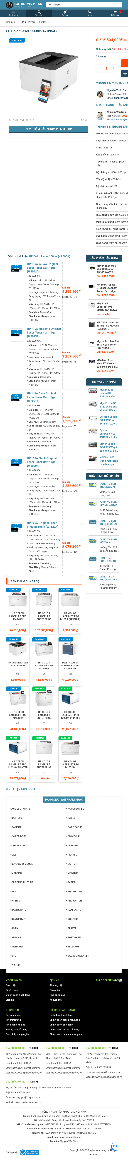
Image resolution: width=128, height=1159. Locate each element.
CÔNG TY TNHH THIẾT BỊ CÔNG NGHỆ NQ (109, 524)
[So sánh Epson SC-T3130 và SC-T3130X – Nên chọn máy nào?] (93, 417)
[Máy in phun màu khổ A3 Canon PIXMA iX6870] (92, 267)
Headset (73, 854)
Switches (17, 946)
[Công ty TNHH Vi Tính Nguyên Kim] (93, 503)
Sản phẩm (55, 990)
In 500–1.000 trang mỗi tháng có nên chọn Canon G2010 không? (109, 461)
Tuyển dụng (12, 990)
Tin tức (65, 15)
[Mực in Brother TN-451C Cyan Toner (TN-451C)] (92, 343)
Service (16, 937)
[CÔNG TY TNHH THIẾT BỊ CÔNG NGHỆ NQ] (93, 522)
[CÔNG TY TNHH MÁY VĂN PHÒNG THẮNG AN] (93, 540)
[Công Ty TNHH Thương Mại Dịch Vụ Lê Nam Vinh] (93, 485)
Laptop (72, 864)
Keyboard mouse (22, 864)
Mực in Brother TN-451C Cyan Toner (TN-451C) (108, 344)
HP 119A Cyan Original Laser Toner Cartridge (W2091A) (41, 397)
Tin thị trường (13, 1019)
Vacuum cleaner (78, 955)
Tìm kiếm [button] (39, 15)
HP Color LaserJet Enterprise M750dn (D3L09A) (108, 326)
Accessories (76, 808)
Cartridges (18, 836)
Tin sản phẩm (13, 1015)
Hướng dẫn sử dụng (16, 1029)
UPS (13, 955)
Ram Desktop (19, 910)
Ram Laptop (75, 910)
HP (22, 22)
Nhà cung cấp (57, 995)
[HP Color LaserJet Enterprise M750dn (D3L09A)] (92, 324)
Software (74, 937)
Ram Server (18, 919)
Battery (16, 818)
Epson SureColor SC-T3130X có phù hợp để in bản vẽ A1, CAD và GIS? (109, 434)
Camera (16, 827)
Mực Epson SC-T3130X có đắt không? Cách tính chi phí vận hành (108, 407)
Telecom (73, 946)
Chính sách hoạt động (18, 995)
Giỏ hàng (116, 13)
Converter (18, 845)
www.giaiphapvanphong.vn (28, 1072)
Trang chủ (11, 22)
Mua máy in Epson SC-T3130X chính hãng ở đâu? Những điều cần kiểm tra (109, 393)
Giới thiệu (11, 985)
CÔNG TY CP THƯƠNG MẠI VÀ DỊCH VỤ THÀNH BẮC (109, 581)
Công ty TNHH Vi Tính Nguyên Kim (109, 505)
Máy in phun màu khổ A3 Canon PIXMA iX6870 (106, 269)
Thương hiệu (56, 985)
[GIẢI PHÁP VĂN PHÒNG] (24, 5)
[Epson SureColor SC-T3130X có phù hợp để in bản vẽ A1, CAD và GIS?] (93, 431)
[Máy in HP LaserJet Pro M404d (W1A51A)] (92, 305)
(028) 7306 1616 (55, 1128)
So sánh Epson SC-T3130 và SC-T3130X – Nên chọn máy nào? (108, 420)
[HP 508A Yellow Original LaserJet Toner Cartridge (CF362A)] (92, 286)
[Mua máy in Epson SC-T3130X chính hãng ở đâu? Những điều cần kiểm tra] (93, 390)
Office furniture (22, 882)
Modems (16, 873)
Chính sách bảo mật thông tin (66, 1034)
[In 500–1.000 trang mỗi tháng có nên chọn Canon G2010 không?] (93, 458)
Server (72, 928)
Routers (73, 919)
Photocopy (75, 891)
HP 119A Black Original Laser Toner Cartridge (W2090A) (42, 462)
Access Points (20, 808)
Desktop (73, 845)
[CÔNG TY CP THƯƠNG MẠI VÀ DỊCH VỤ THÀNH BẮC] (93, 577)
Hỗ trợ (89, 15)
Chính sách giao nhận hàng (65, 1019)
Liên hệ (10, 999)
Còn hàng (17, 40)
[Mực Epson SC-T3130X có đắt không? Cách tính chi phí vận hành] (93, 404)
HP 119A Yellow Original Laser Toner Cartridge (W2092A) (42, 267)
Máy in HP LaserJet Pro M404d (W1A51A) (107, 307)
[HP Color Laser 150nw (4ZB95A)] (48, 77)
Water (15, 965)
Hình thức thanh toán (61, 1015)
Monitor (73, 873)
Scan (14, 928)
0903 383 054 (94, 1128)
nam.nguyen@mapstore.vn (26, 1067)
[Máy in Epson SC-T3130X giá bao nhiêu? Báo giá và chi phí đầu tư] (93, 444)
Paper (71, 882)
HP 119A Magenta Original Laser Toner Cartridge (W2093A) (44, 332)
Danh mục (13, 15)
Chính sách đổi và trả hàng (64, 1029)
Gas (13, 854)
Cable (71, 818)
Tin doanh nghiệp (15, 1024)
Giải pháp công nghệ (17, 1034)
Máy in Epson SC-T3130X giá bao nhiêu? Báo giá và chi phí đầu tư (109, 447)
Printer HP (44, 22)
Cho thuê (74, 836)
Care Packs (75, 827)
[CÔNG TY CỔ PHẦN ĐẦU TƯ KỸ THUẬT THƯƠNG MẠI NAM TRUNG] (93, 559)
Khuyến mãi (56, 999)
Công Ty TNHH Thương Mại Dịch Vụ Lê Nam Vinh (109, 488)
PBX (13, 891)
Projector (75, 900)
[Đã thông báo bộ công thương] (29, 1152)
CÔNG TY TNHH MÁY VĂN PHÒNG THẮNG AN (109, 544)
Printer (31, 22)
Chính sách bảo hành (61, 1024)
